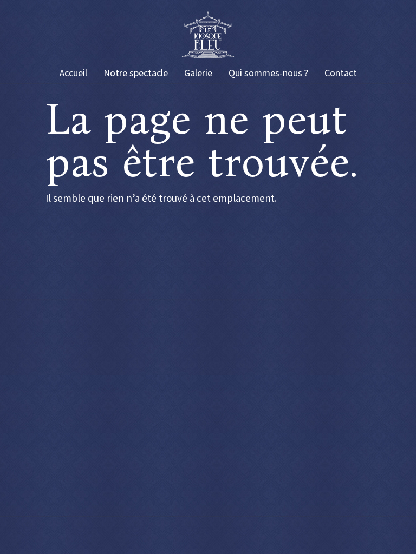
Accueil (73, 73)
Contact (340, 73)
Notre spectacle (135, 73)
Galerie (198, 73)
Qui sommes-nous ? (268, 73)
